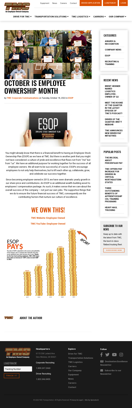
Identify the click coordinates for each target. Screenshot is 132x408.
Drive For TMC (21, 16)
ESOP (107, 55)
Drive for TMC (75, 354)
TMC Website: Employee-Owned (48, 218)
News (54, 3)
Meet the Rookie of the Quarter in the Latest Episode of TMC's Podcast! (114, 108)
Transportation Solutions (51, 16)
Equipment (44, 3)
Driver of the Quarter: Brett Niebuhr (113, 122)
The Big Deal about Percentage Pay (113, 160)
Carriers (98, 16)
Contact (73, 3)
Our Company (117, 16)
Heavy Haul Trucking (111, 208)
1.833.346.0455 (43, 379)
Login (123, 3)
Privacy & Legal (76, 400)
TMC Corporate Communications (23, 98)
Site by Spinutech (92, 400)
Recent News (111, 80)
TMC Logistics (80, 16)
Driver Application (90, 3)
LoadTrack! (110, 3)
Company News (113, 50)
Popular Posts (112, 152)
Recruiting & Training (112, 62)
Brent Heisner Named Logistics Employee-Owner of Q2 (112, 91)
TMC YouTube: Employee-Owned (48, 223)
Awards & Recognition (112, 42)
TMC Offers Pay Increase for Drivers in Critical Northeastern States (113, 176)
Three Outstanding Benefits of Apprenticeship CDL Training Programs (113, 195)
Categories (110, 35)
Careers (63, 3)
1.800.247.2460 (43, 368)
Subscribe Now (114, 250)
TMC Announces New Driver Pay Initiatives (114, 133)
